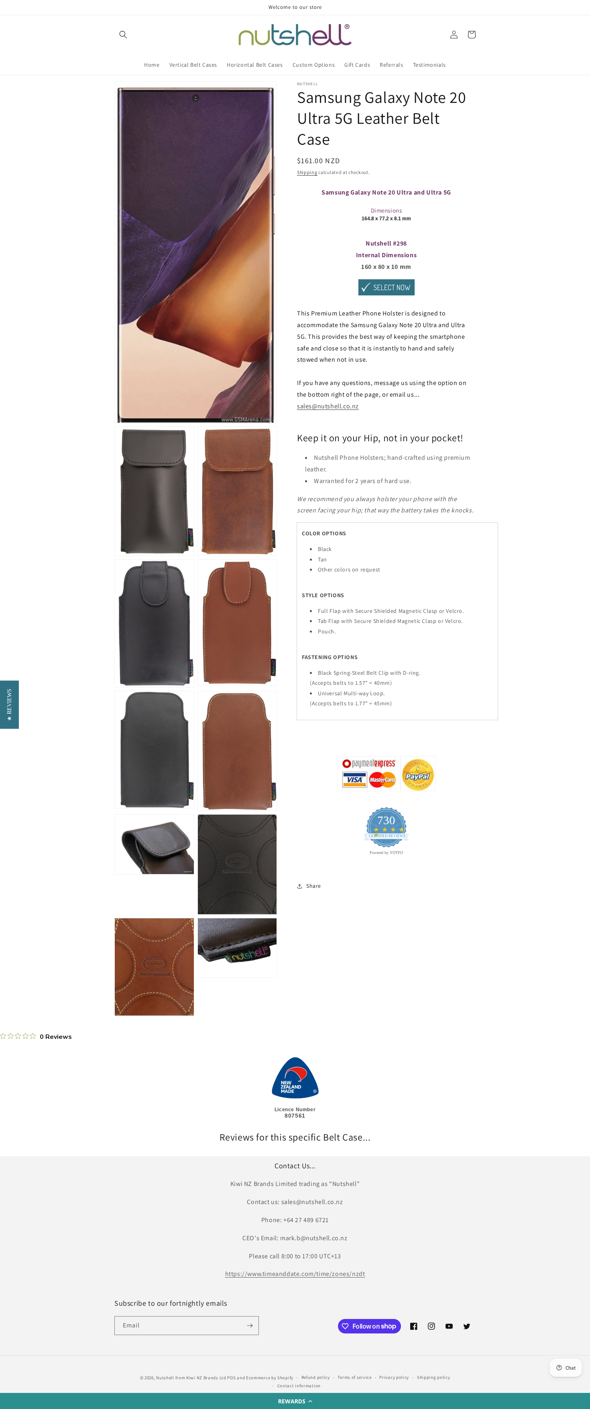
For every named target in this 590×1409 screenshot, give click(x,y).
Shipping (307, 172)
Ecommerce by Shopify (269, 1377)
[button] (295, 1401)
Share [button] (313, 885)
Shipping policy (433, 1377)
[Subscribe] (249, 1325)
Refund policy (315, 1377)
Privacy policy (394, 1377)
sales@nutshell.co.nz (328, 406)
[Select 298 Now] (386, 295)
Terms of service (354, 1377)
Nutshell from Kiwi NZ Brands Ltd (191, 1377)
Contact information (299, 1386)
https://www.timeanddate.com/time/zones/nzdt (295, 1274)
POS (231, 1377)
